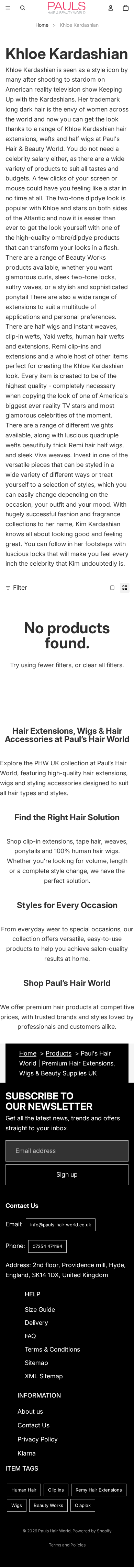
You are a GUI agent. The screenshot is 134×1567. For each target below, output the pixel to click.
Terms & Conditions (52, 1349)
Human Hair (23, 1490)
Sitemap (36, 1362)
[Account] (110, 7)
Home (41, 25)
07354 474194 (47, 1246)
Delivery (36, 1323)
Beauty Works (48, 1505)
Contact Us (33, 1425)
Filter (20, 587)
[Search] (22, 7)
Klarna (27, 1453)
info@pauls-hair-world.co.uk (60, 1224)
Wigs (16, 1505)
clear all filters (102, 665)
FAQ (30, 1336)
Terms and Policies (67, 1544)
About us (30, 1411)
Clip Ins (56, 1490)
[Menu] (8, 8)
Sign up (67, 1174)
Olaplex (83, 1505)
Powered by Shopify (92, 1530)
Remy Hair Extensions (99, 1490)
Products (58, 1053)
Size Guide (40, 1309)
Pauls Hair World (54, 1530)
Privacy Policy (38, 1439)
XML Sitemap (44, 1376)
